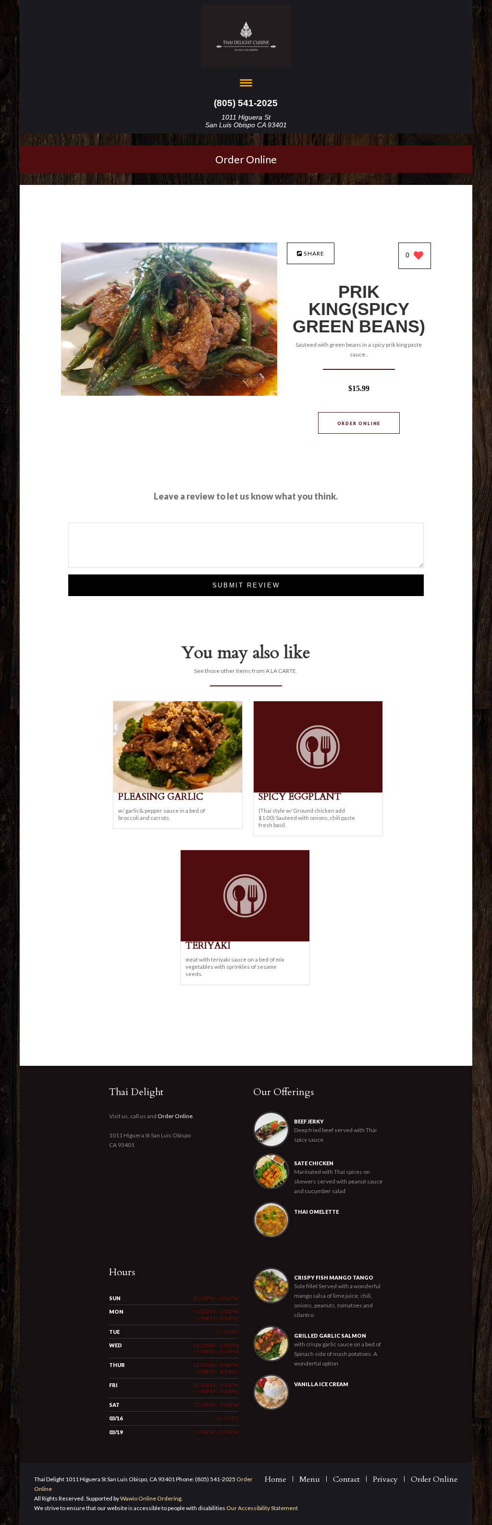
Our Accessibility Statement (261, 1508)
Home (275, 1479)
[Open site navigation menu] (246, 83)
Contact (346, 1479)
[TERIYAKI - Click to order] (245, 939)
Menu (309, 1479)
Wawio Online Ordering (150, 1498)
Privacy (385, 1479)
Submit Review (246, 585)
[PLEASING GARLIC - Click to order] (177, 790)
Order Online (246, 159)
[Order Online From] (169, 393)
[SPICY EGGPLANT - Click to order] (318, 790)
